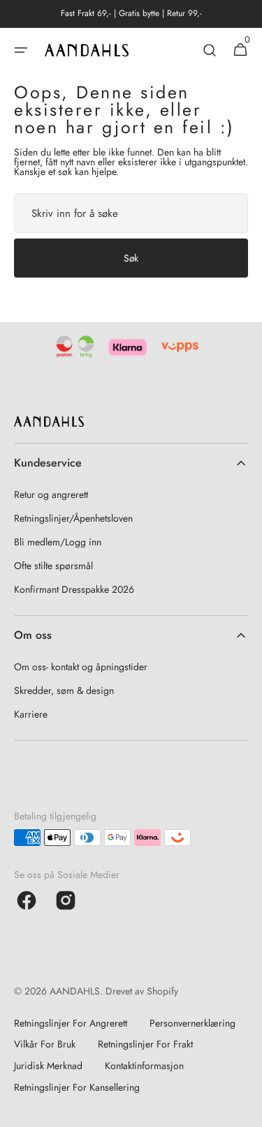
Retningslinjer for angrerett (70, 1023)
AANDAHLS (75, 991)
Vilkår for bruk (44, 1044)
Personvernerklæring (192, 1023)
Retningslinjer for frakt (145, 1044)
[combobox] (131, 213)
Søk (131, 258)
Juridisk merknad (48, 1066)
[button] (21, 50)
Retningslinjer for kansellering (77, 1087)
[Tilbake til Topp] (245, 1110)
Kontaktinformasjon (144, 1066)
